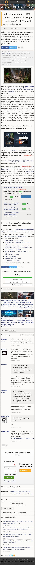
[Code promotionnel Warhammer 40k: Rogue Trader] (17, 139)
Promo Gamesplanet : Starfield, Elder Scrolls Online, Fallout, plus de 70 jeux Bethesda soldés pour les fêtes (9, 322)
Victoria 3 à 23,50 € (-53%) (12, 255)
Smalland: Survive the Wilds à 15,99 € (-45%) (17, 246)
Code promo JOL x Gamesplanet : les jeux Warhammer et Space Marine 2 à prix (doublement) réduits (18, 529)
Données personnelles (13, 561)
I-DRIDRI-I (4, 349)
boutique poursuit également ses (17, 230)
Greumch (4, 364)
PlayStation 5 (13, 491)
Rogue (13, 150)
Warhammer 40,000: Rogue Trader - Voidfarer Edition (11, 208)
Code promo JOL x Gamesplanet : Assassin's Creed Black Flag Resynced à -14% (25, 321)
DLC (32, 180)
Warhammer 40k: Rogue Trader (17, 88)
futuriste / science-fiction (25, 494)
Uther (5, 28)
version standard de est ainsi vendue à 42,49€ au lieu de (17, 161)
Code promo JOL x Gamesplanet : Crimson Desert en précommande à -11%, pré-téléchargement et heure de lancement (25, 304)
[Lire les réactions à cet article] (22, 47)
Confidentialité (3, 561)
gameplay (11, 91)
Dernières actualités (8, 517)
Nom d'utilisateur (9, 461)
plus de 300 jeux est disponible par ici (15, 236)
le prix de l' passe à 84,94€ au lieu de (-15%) (17, 168)
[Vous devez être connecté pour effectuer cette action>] (26, 282)
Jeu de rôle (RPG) (14, 494)
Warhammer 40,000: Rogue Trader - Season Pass (11, 213)
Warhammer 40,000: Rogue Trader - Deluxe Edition (11, 203)
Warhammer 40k (28, 89)
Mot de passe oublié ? (10, 481)
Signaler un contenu (25, 561)
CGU (27, 559)
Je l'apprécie (14, 282)
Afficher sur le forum (27, 335)
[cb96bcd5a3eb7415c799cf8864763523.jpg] (17, 75)
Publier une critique (17, 285)
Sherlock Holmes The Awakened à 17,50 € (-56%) (18, 248)
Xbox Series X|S (26, 491)
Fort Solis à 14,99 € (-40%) (12, 260)
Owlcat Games (29, 86)
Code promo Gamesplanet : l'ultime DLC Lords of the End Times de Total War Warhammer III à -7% (9, 303)
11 (19, 523)
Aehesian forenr (4, 340)
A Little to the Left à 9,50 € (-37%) (14, 249)
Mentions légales (21, 559)
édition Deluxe (30, 171)
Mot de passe (8, 468)
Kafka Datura (5, 431)
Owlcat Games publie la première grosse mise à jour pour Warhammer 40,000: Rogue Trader (17, 548)
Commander (26, 197)
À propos (13, 559)
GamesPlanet (6, 54)
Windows (19, 491)
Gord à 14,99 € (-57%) (11, 256)
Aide (32, 561)
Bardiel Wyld (5, 416)
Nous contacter (4, 562)
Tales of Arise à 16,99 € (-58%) (13, 258)
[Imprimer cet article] (19, 47)
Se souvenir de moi (10, 474)
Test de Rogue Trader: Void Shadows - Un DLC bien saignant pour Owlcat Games (17, 535)
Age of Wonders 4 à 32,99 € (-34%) (14, 240)
